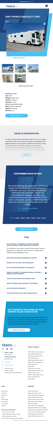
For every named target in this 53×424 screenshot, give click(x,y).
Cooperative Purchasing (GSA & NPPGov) (38, 409)
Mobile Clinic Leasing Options (35, 362)
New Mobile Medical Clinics (34, 354)
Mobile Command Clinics (34, 368)
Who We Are (4, 391)
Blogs (2, 397)
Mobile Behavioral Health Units (35, 370)
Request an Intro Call (19, 57)
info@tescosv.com (9, 365)
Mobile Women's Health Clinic (35, 397)
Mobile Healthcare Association (35, 414)
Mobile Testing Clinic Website (35, 401)
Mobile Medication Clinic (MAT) (35, 360)
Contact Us (4, 393)
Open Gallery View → (26, 86)
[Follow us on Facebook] (3, 349)
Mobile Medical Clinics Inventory (36, 352)
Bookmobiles (31, 366)
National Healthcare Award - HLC (36, 416)
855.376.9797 (24, 1)
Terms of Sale (4, 403)
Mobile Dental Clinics (33, 358)
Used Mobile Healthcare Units (35, 356)
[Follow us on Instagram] (11, 349)
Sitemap (3, 405)
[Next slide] (44, 37)
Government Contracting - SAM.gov (37, 412)
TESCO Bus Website (33, 403)
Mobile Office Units (32, 364)
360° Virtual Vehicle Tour (34, 376)
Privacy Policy (4, 401)
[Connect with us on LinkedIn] (7, 349)
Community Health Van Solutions (36, 395)
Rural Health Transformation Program (37, 407)
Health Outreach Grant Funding (36, 399)
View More (26, 155)
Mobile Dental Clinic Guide (34, 393)
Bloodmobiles (31, 379)
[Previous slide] (7, 37)
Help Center (4, 395)
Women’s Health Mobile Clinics (35, 374)
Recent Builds (4, 399)
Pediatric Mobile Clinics (34, 372)
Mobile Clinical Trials (33, 391)
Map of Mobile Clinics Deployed (36, 405)
